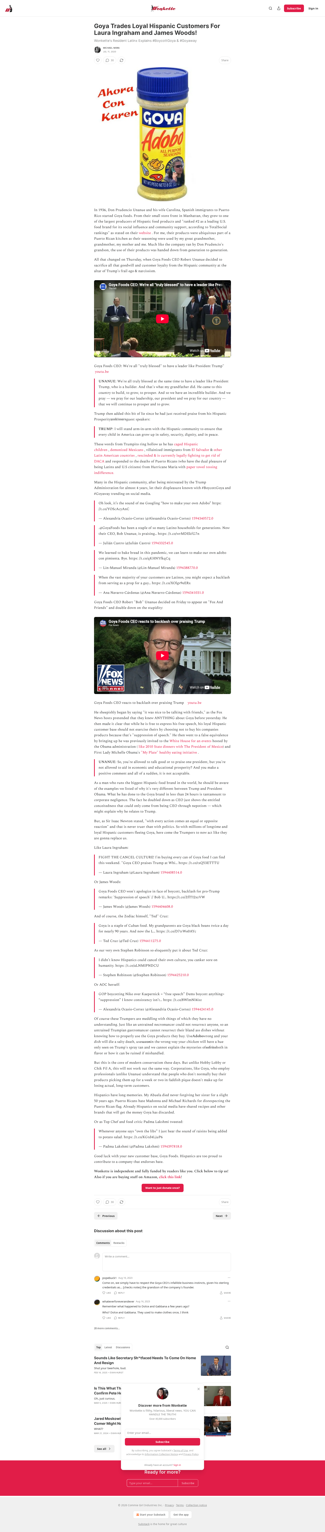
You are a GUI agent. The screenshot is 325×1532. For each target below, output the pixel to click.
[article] (162, 1367)
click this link (170, 1177)
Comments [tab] (103, 1243)
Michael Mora (111, 48)
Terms (180, 1505)
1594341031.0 (193, 592)
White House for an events (190, 741)
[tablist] (110, 1243)
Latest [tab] (108, 1347)
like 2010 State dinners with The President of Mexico (181, 746)
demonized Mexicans (126, 450)
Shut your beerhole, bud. (110, 1368)
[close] (199, 1389)
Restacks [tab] (118, 1243)
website (145, 233)
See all (101, 1449)
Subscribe (294, 8)
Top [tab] (98, 1347)
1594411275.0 (150, 941)
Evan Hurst (116, 1372)
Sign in (313, 8)
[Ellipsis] (229, 1278)
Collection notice (196, 1505)
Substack (144, 1524)
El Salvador (200, 450)
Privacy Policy (190, 1454)
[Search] (270, 8)
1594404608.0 (162, 906)
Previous (108, 1216)
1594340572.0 (202, 518)
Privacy (169, 1505)
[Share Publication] (278, 8)
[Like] (98, 60)
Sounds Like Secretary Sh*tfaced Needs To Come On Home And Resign (145, 1360)
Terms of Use (180, 1450)
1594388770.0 (187, 568)
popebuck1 (109, 1278)
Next (219, 1216)
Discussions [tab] (123, 1347)
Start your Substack (153, 1514)
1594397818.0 (171, 1146)
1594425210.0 (178, 975)
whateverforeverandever (118, 1301)
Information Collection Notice (161, 1454)
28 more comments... (107, 1328)
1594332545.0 (162, 543)
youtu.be (102, 371)
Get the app (181, 1514)
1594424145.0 (202, 1009)
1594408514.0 (171, 872)
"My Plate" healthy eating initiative (169, 752)
